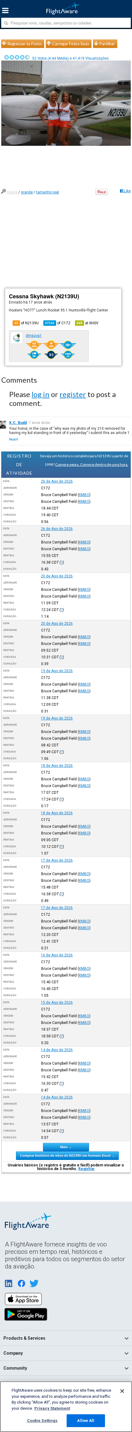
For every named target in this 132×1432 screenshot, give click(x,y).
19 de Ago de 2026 (57, 671)
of (57, 323)
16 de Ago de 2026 (57, 955)
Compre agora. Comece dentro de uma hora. (91, 464)
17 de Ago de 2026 (57, 860)
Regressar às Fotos (25, 43)
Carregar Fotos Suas (70, 43)
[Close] (122, 1391)
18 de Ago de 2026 (57, 766)
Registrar (86, 1169)
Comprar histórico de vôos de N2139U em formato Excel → (67, 1155)
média (12, 192)
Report (13, 439)
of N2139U (26, 323)
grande (27, 192)
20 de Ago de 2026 (57, 576)
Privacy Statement (52, 1408)
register (73, 394)
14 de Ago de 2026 (57, 1050)
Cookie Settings (42, 1420)
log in (40, 394)
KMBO (84, 495)
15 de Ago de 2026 (57, 1002)
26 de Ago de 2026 (57, 481)
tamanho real (47, 192)
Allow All (85, 1420)
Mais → (66, 1147)
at (88, 323)
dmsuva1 (34, 335)
